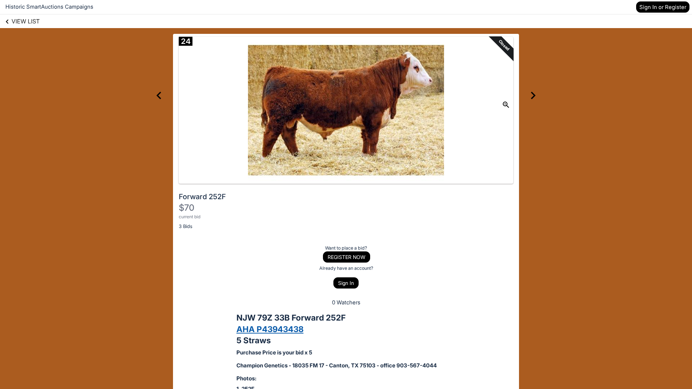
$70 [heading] (186, 207)
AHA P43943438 (269, 329)
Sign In (346, 283)
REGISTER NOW (346, 257)
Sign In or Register (662, 7)
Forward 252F (202, 196)
